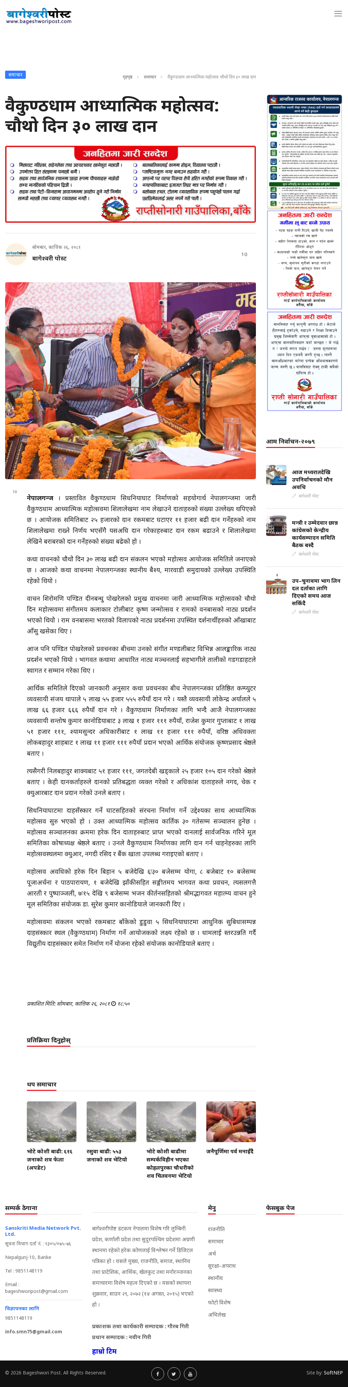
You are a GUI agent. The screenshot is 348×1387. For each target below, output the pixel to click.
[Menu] (338, 13)
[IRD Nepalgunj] (304, 151)
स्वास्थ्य (215, 1290)
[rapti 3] (304, 259)
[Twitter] (174, 1373)
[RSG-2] (130, 184)
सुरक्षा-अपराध (222, 1265)
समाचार (150, 77)
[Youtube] (190, 1373)
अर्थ (212, 1253)
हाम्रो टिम (104, 1351)
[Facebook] (157, 1373)
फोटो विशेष (219, 1302)
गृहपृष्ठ (128, 77)
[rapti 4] (304, 361)
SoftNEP (333, 1372)
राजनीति (216, 1229)
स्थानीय (215, 1278)
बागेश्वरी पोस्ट (49, 258)
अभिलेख (217, 1314)
